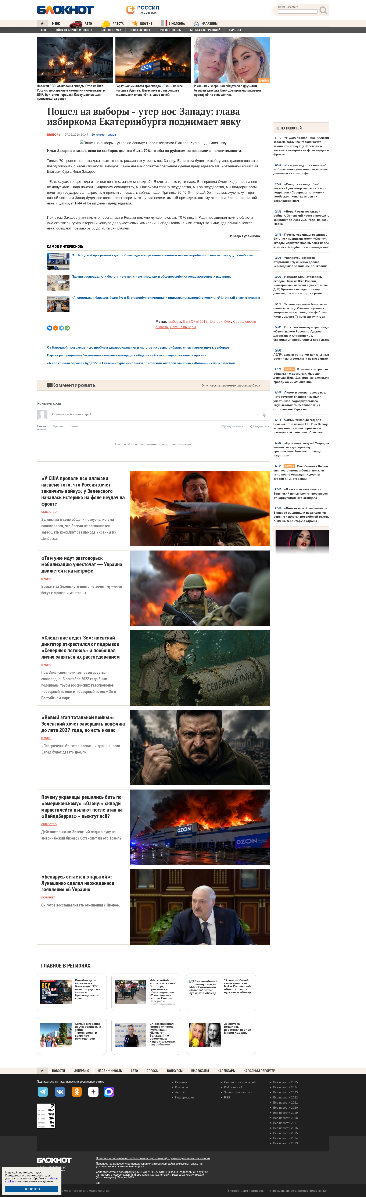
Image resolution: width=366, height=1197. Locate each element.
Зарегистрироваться (238, 1092)
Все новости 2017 (285, 1123)
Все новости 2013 (285, 1143)
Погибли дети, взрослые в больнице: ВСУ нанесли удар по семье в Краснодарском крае (87, 989)
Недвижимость (110, 1071)
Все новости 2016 (285, 1128)
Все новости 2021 (285, 1102)
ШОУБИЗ (146, 23)
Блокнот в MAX (111, 30)
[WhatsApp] (67, 328)
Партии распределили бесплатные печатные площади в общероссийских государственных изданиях (151, 276)
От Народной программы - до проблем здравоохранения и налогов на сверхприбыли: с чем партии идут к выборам (163, 255)
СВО (43, 30)
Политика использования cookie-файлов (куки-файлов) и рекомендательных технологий (153, 1158)
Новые (41, 426)
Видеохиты (200, 1071)
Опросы (152, 1071)
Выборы (54, 134)
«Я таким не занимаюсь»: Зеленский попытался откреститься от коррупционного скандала (300, 493)
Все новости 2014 (285, 1138)
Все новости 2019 (285, 1112)
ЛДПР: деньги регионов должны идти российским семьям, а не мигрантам (301, 356)
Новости (58, 1071)
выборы (174, 321)
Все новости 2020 (285, 1107)
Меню (56, 23)
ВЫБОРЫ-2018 (195, 321)
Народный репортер (259, 1071)
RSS (227, 1097)
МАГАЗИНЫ (209, 23)
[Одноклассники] (55, 328)
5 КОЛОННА (177, 23)
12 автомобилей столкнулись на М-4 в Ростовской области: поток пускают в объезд (237, 986)
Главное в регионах (65, 966)
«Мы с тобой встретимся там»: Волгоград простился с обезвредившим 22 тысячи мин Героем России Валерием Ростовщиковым (163, 992)
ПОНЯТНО (32, 1189)
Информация (184, 1097)
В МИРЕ (46, 578)
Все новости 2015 (285, 1133)
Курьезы (235, 30)
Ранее (74, 426)
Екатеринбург (220, 321)
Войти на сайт (234, 1087)
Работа (118, 23)
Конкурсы (175, 1071)
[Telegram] (61, 328)
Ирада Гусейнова (245, 236)
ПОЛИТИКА (48, 897)
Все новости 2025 (285, 1082)
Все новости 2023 (285, 1092)
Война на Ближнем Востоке (74, 30)
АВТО (88, 23)
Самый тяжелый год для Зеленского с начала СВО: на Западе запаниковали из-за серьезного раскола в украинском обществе (301, 426)
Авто (134, 1071)
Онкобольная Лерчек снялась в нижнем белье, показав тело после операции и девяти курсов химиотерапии (301, 472)
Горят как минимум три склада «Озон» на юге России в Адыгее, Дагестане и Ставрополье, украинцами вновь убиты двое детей (301, 333)
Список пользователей (240, 1082)
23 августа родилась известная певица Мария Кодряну (237, 1028)
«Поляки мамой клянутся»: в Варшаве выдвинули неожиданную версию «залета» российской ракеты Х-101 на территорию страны (301, 515)
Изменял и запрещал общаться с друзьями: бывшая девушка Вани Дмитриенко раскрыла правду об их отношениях (301, 376)
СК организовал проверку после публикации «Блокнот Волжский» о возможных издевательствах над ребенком (163, 1034)
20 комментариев (104, 134)
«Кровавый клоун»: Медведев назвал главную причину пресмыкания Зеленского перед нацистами (301, 449)
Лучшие (58, 426)
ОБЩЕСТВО (49, 511)
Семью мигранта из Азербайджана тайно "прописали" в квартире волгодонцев (88, 1031)
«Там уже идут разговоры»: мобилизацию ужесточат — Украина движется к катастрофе (300, 169)
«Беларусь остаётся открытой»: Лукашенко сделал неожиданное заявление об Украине (300, 262)
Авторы (180, 1092)
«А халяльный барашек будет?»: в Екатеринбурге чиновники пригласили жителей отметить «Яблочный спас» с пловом (166, 297)
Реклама (181, 1082)
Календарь (226, 1071)
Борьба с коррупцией (205, 30)
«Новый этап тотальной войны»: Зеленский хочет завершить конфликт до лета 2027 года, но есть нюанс (301, 218)
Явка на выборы (183, 327)
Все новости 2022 (285, 1097)
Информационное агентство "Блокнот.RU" (298, 1190)
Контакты (181, 1087)
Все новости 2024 (285, 1087)
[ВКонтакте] (49, 328)
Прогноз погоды (170, 30)
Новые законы (140, 30)
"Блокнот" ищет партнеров (245, 1190)
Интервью (81, 1071)
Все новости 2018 (285, 1117)
